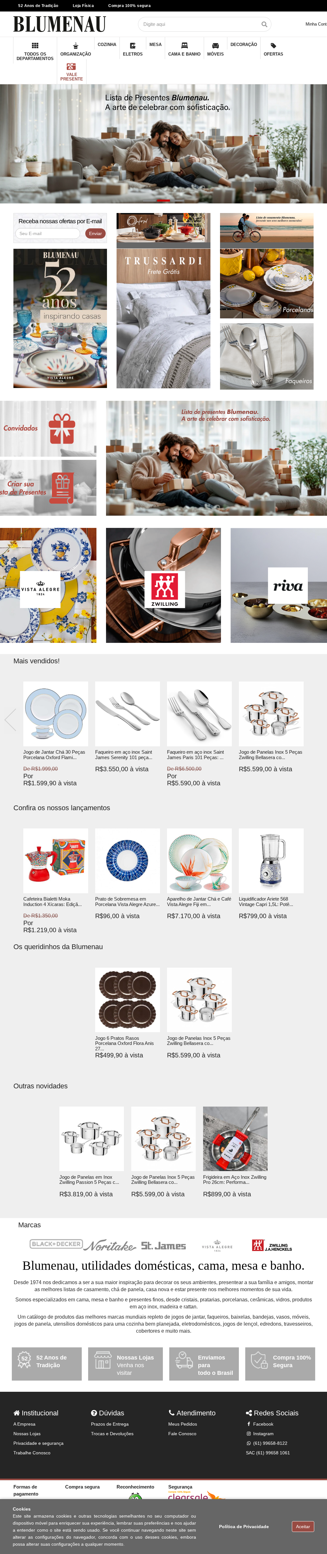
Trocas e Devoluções (112, 1433)
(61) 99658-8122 (269, 1443)
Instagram (263, 1433)
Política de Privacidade (244, 1526)
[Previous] (12, 720)
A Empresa (24, 1424)
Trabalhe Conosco (31, 1452)
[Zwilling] (271, 1245)
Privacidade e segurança (38, 1443)
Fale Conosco (182, 1433)
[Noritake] (110, 1245)
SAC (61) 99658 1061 (268, 1452)
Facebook (262, 1424)
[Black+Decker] (56, 1244)
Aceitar (303, 1526)
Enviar (95, 233)
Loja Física (83, 6)
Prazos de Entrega (110, 1424)
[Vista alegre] (217, 1245)
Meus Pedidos (182, 1424)
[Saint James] (163, 1245)
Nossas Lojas (27, 1433)
